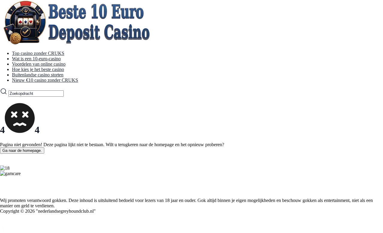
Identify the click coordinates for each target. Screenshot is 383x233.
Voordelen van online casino (39, 64)
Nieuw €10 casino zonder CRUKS (45, 80)
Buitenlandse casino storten (37, 74)
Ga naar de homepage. (22, 150)
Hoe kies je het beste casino (38, 69)
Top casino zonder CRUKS (38, 53)
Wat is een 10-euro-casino (36, 58)
